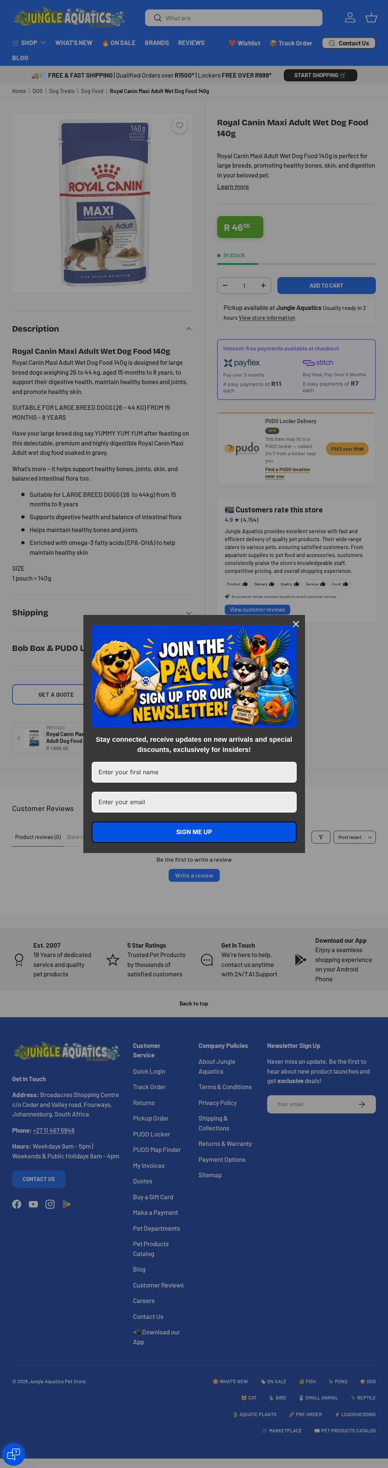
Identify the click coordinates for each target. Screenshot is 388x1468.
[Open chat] (13, 1454)
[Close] (296, 624)
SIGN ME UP (194, 832)
